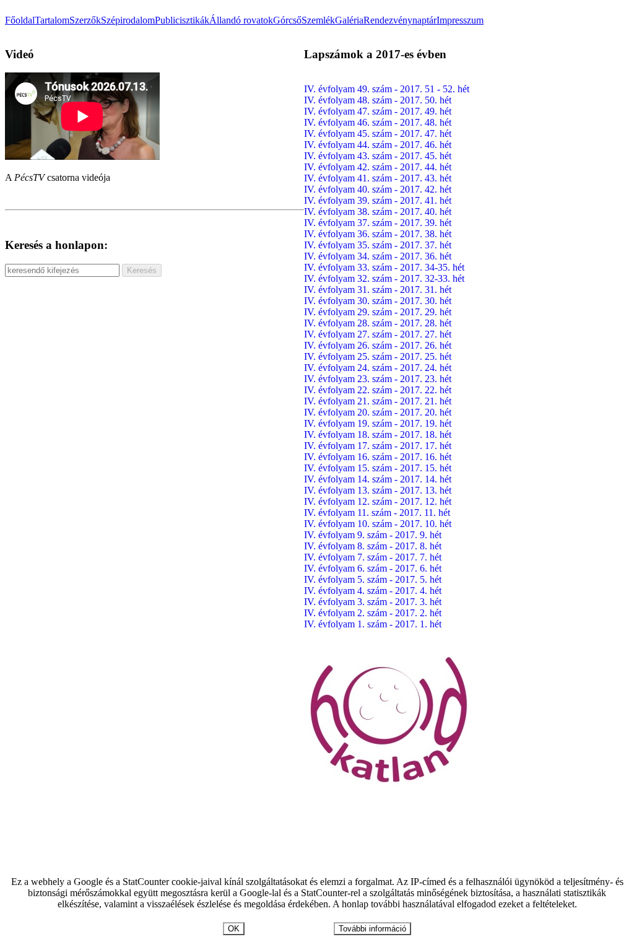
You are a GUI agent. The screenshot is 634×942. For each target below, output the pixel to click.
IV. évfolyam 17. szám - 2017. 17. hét (377, 445)
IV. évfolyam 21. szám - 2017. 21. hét (377, 401)
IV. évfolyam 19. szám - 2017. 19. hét (377, 423)
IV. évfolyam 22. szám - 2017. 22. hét (377, 390)
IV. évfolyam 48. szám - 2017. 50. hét (377, 100)
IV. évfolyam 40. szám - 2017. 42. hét (377, 189)
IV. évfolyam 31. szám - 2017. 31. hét (377, 289)
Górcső (287, 20)
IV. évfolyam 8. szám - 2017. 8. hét (372, 546)
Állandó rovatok (241, 20)
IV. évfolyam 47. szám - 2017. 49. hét (377, 111)
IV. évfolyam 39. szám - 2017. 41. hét (377, 200)
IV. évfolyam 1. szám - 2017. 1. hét (372, 624)
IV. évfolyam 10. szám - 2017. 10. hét (377, 523)
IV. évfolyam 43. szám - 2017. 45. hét (377, 155)
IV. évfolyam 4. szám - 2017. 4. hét (372, 590)
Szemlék (318, 20)
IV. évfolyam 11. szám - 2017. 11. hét (377, 512)
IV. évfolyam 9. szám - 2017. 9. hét (372, 535)
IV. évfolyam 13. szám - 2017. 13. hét (377, 490)
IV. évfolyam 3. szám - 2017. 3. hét (372, 601)
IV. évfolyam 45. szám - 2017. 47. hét (377, 133)
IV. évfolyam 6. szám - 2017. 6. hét (372, 568)
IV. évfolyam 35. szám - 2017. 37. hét (377, 245)
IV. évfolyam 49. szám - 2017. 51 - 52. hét (386, 89)
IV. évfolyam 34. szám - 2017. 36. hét (377, 256)
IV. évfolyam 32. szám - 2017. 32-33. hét (384, 278)
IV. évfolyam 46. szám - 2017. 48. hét (377, 122)
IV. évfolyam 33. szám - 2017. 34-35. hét (384, 267)
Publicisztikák (182, 20)
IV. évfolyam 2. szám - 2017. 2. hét (372, 613)
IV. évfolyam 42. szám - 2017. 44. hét (377, 167)
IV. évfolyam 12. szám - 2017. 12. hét (377, 501)
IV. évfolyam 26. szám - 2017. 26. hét (377, 345)
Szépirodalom (128, 20)
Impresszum (460, 20)
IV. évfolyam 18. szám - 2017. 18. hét (377, 434)
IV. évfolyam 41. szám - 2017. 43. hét (377, 178)
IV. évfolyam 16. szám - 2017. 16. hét (377, 456)
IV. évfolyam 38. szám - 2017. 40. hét (377, 211)
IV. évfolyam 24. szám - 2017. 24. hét (377, 367)
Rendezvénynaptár (399, 20)
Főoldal (20, 20)
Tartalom (52, 20)
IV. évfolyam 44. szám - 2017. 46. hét (377, 144)
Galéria (349, 20)
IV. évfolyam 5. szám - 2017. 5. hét (372, 579)
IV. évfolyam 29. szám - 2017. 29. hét (377, 312)
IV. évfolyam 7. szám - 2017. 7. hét (372, 557)
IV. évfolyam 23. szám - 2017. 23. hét (377, 378)
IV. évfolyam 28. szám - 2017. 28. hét (377, 323)
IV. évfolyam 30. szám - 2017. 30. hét (377, 300)
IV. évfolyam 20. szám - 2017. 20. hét (377, 412)
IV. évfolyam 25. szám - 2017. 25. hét (377, 356)
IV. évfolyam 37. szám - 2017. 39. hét (377, 222)
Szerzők (85, 20)
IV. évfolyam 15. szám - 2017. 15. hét (377, 468)
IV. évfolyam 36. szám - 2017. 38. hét (377, 234)
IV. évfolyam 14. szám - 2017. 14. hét (377, 479)
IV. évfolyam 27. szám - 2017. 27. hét (377, 334)
